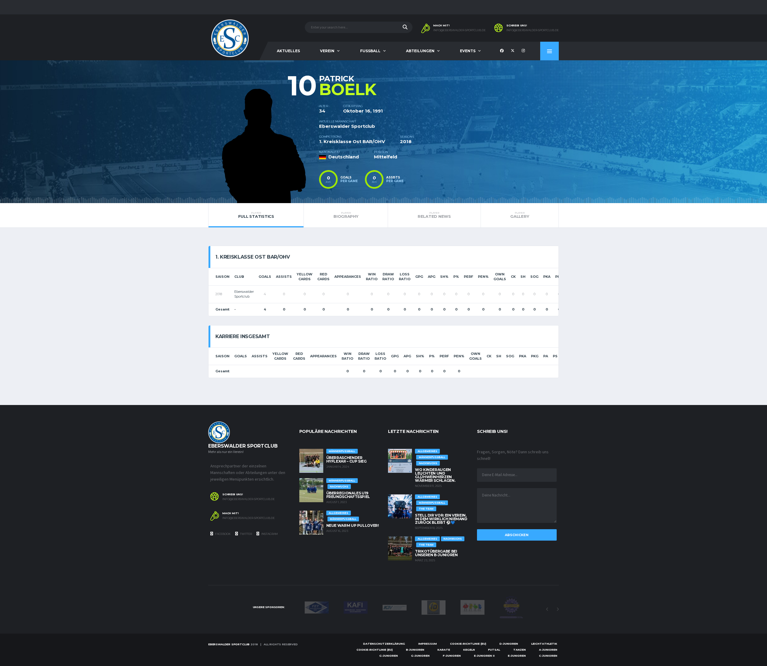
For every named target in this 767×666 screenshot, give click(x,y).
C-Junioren (548, 655)
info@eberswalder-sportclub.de (459, 30)
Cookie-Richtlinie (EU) (468, 643)
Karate (443, 649)
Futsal (494, 649)
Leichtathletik (544, 643)
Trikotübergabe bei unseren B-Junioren (436, 553)
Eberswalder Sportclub (229, 644)
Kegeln (469, 649)
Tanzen (519, 649)
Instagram (269, 534)
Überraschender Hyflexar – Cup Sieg (346, 459)
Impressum (427, 643)
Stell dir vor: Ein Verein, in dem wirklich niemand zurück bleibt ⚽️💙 (441, 519)
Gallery (519, 215)
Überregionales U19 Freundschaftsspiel (348, 495)
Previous (547, 609)
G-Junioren (388, 655)
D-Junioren (508, 643)
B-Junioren (415, 649)
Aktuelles (288, 51)
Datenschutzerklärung (384, 643)
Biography (345, 215)
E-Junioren (517, 655)
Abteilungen (420, 51)
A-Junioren (548, 649)
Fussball (370, 51)
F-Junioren (452, 655)
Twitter (245, 534)
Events (467, 51)
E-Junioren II (484, 655)
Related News (434, 215)
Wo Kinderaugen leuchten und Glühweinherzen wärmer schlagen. (435, 475)
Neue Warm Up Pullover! (352, 525)
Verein (327, 51)
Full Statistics (256, 215)
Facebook (223, 534)
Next (557, 609)
